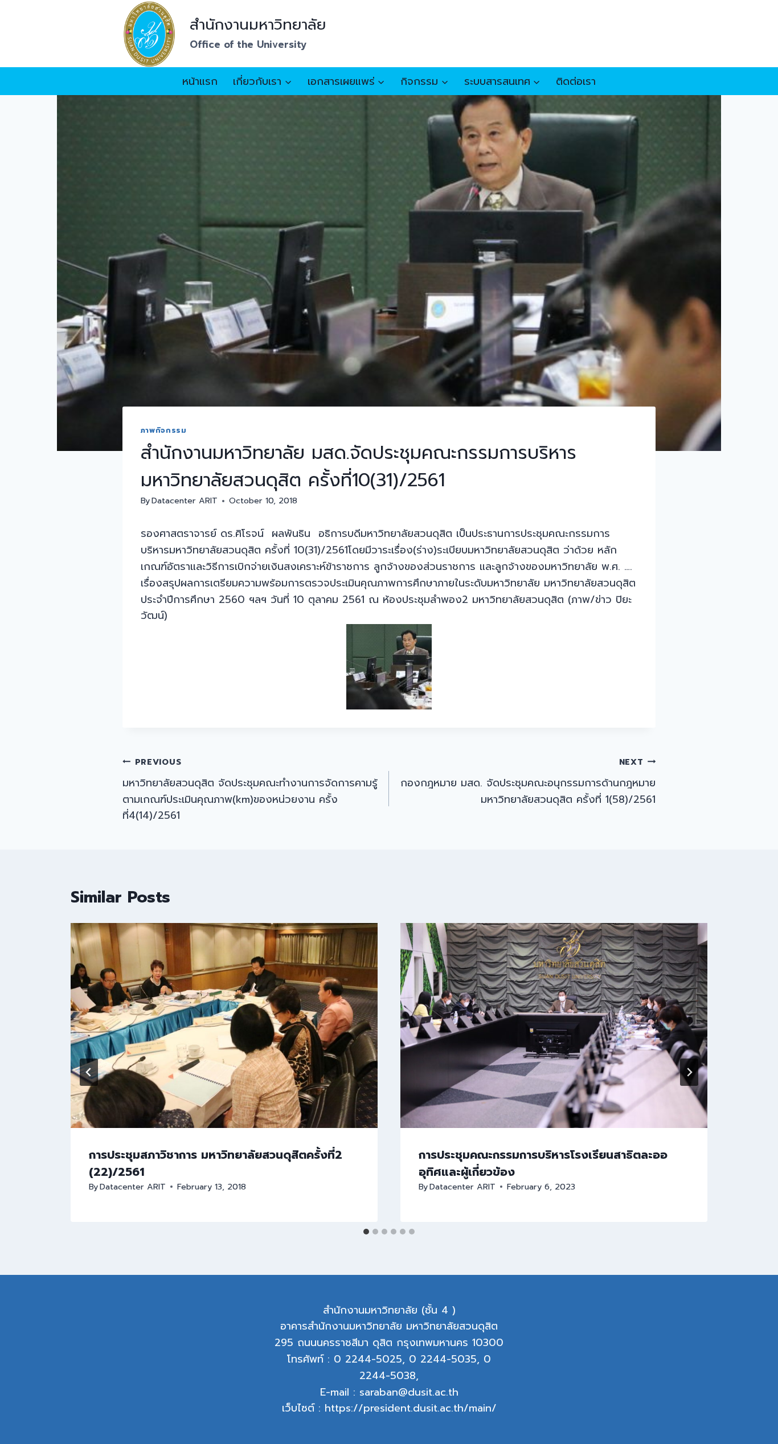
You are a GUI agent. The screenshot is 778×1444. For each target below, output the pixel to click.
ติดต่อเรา (576, 81)
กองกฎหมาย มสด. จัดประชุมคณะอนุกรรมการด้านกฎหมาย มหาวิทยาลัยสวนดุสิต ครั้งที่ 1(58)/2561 (528, 781)
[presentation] (224, 1025)
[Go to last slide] (89, 1072)
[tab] (366, 1231)
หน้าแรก (200, 81)
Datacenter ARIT (184, 500)
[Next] (689, 1072)
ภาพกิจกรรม (164, 430)
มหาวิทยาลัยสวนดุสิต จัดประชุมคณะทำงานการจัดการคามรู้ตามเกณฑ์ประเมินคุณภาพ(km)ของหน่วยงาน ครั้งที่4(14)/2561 (250, 789)
